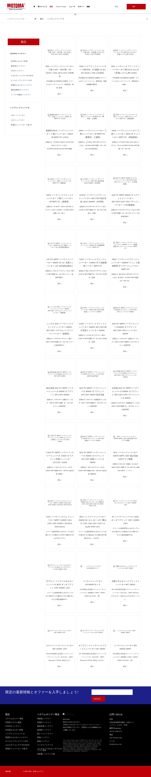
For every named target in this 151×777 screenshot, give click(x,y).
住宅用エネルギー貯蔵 (19, 61)
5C (100, 742)
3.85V (73, 740)
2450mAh (73, 749)
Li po (83, 743)
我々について (42, 6)
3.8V (68, 740)
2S (85, 742)
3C (95, 742)
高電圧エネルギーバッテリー (21, 85)
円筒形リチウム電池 (13, 722)
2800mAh (80, 749)
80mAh (70, 745)
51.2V (81, 742)
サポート (81, 6)
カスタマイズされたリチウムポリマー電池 (49, 749)
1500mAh (86, 748)
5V (86, 740)
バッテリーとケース (45, 745)
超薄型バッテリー (44, 730)
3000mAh (87, 749)
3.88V (82, 740)
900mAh (65, 748)
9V (93, 740)
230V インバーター (18, 115)
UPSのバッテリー (17, 71)
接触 (88, 6)
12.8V (65, 742)
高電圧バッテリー (44, 722)
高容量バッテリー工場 (46, 754)
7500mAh (84, 751)
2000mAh (93, 748)
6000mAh (70, 751)
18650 (65, 743)
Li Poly (65, 745)
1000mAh (72, 748)
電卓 (133, 6)
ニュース (72, 6)
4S (90, 742)
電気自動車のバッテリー (20, 90)
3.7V (64, 740)
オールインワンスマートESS (21, 80)
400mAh (82, 746)
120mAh (94, 745)
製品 (41, 19)
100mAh (82, 745)
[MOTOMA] (15, 6)
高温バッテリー (43, 737)
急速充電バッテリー (45, 726)
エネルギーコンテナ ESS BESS (22, 75)
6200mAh (77, 751)
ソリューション (60, 6)
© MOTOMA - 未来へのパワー (33, 771)
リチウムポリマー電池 (14, 718)
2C (93, 742)
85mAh (76, 745)
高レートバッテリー (45, 733)
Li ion (78, 743)
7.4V (89, 740)
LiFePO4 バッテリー (18, 53)
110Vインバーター (18, 120)
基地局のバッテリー (18, 66)
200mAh (69, 746)
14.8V (69, 742)
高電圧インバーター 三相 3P (21, 125)
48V (77, 742)
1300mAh (79, 748)
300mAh (75, 746)
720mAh (94, 746)
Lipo (74, 743)
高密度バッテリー (44, 718)
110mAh (88, 745)
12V (100, 740)
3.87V (77, 740)
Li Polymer (89, 743)
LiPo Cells (97, 743)
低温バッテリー (43, 741)
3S (87, 742)
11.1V (96, 740)
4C (98, 742)
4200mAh (94, 749)
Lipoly (70, 743)
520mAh (88, 746)
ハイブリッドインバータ (55, 19)
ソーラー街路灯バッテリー (21, 95)
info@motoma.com (115, 744)
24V (73, 742)
